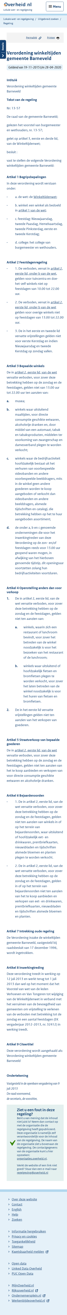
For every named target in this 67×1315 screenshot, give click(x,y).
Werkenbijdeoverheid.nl (28, 1301)
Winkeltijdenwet (45, 197)
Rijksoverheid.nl (23, 1290)
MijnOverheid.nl (23, 1285)
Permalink (31, 37)
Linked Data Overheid (27, 1268)
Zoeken (17, 1220)
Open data (19, 1263)
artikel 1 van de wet (32, 210)
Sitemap (17, 1247)
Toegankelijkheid (23, 1241)
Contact (17, 1204)
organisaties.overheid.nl (32, 1158)
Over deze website (24, 1199)
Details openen (3, 49)
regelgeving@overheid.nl (32, 1172)
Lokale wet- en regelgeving (18, 19)
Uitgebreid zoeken (48, 19)
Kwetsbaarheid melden (28, 1252)
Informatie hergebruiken (29, 1231)
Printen (51, 37)
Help (15, 1214)
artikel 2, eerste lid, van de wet (36, 372)
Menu (57, 6)
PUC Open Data (22, 1274)
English (17, 1209)
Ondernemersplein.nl (26, 1295)
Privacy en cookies (24, 1236)
